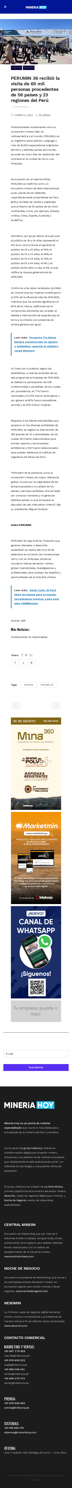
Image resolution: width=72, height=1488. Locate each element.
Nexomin (9, 1195)
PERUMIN (28, 685)
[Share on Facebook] (22, 655)
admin (46, 115)
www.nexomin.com (15, 1325)
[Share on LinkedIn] (30, 655)
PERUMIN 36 (47, 685)
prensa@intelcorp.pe (16, 1407)
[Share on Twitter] (26, 655)
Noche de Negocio (15, 1200)
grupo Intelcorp (32, 1148)
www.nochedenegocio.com (32, 1291)
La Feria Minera (53, 1186)
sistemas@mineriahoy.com (20, 1432)
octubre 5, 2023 (23, 115)
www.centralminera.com (19, 1256)
